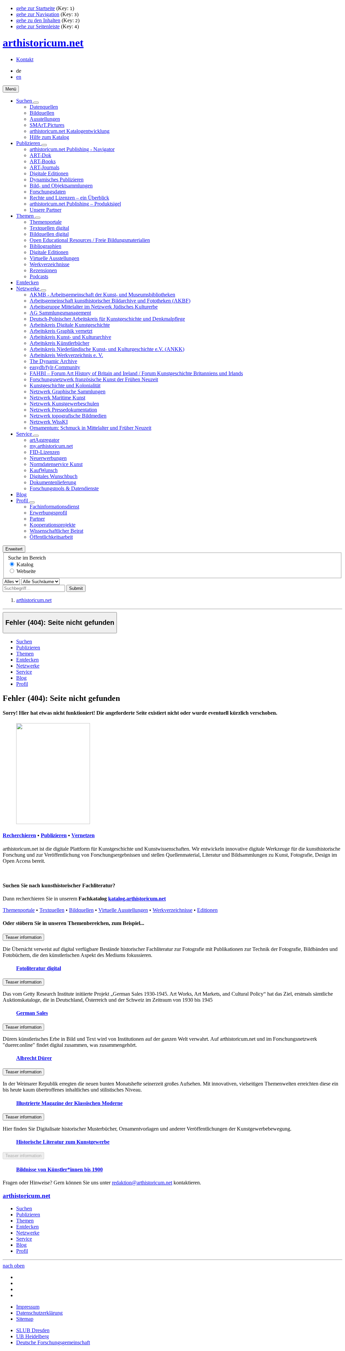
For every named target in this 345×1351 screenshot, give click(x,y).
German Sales (32, 1013)
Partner (37, 519)
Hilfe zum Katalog (49, 137)
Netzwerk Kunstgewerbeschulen (64, 403)
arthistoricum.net (43, 43)
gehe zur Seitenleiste (38, 26)
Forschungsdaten (48, 191)
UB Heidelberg (32, 1336)
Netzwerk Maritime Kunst (57, 397)
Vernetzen (83, 835)
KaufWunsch (44, 470)
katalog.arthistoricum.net (137, 898)
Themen (25, 216)
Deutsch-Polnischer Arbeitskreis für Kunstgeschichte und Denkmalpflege (107, 319)
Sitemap (24, 1319)
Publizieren (28, 143)
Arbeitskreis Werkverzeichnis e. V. (66, 355)
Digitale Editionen (49, 173)
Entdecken (27, 282)
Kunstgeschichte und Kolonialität (65, 385)
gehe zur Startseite (35, 8)
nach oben (14, 1266)
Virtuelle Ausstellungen (54, 258)
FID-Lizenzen (45, 452)
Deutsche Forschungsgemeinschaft (53, 1342)
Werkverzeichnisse (49, 264)
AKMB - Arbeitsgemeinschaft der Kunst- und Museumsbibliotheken (102, 294)
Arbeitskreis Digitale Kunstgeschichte (70, 325)
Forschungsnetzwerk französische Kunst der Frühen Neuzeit (94, 379)
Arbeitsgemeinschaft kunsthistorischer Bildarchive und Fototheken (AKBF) (110, 301)
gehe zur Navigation (37, 14)
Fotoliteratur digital (38, 968)
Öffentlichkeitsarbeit (51, 537)
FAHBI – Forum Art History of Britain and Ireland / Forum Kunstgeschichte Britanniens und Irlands (136, 373)
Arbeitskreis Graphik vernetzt (61, 331)
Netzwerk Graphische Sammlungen (67, 391)
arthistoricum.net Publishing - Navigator (72, 149)
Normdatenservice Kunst (56, 464)
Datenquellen (44, 107)
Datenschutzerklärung (39, 1313)
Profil (22, 500)
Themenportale (46, 222)
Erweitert (14, 549)
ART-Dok (40, 155)
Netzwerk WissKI (49, 422)
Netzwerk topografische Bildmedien (68, 416)
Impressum (27, 1307)
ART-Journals (44, 167)
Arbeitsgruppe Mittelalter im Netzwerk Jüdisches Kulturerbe (94, 307)
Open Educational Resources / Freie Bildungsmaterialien (90, 240)
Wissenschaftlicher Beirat (56, 531)
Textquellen (51, 910)
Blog (21, 494)
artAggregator (44, 440)
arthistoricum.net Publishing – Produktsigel (75, 204)
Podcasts (39, 276)
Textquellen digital (49, 228)
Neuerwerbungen (48, 458)
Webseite (26, 571)
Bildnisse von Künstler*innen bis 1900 (59, 1169)
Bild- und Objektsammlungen (61, 185)
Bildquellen (42, 113)
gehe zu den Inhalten (38, 20)
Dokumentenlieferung (53, 482)
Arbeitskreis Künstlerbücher (59, 343)
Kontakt (24, 59)
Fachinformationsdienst (54, 506)
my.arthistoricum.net (51, 446)
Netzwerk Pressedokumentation (63, 410)
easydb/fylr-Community (55, 367)
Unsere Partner (45, 210)
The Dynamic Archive (53, 361)
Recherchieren (19, 835)
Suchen (24, 101)
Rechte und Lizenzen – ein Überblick (69, 198)
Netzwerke (28, 288)
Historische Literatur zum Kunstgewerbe (62, 1142)
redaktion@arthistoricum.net (142, 1182)
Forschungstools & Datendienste (64, 488)
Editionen (207, 910)
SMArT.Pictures (47, 125)
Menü (10, 89)
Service (24, 434)
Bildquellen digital (49, 234)
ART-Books (43, 161)
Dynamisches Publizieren (57, 179)
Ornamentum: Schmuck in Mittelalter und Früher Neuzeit (90, 428)
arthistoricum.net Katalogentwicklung (69, 131)
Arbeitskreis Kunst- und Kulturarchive (70, 337)
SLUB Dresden (33, 1330)
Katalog (25, 564)
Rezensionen (43, 270)
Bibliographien (45, 246)
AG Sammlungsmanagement (60, 313)
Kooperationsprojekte (52, 525)
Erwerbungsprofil (48, 512)
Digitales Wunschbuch (53, 476)
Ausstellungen (45, 119)
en (18, 77)
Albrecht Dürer (34, 1058)
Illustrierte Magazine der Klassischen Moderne (69, 1103)
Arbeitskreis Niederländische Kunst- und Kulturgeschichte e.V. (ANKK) (107, 349)
